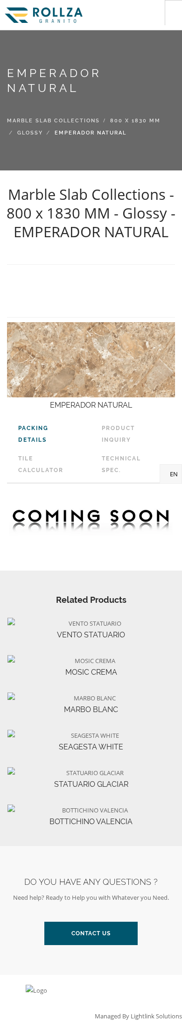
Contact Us (91, 933)
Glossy (30, 133)
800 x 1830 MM (135, 121)
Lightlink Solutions (156, 1016)
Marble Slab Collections (53, 121)
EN (173, 474)
